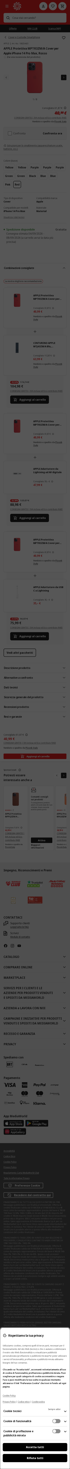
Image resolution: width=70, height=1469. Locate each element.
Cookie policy (38, 1401)
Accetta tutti (35, 1447)
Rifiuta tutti (35, 1458)
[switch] (56, 1421)
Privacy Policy (9, 1401)
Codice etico (24, 1401)
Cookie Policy (9, 1395)
